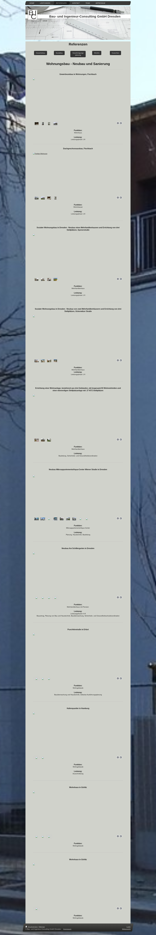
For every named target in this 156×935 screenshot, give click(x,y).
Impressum (67, 929)
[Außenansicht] (36, 198)
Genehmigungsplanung (78, 54)
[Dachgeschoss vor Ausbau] (49, 198)
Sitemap (42, 927)
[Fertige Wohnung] (55, 198)
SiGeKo (96, 53)
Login (129, 927)
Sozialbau (59, 53)
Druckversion (33, 927)
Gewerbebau (40, 53)
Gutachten (115, 53)
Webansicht (126, 929)
